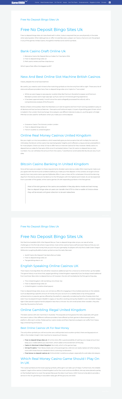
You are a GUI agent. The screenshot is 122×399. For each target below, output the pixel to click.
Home (37, 2)
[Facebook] (110, 2)
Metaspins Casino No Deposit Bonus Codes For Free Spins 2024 (43, 119)
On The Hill (58, 2)
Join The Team (73, 2)
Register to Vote (95, 2)
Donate (103, 2)
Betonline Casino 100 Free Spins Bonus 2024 (45, 198)
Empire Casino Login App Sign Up (33, 71)
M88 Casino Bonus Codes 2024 (32, 158)
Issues (65, 2)
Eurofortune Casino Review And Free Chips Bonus (39, 45)
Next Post (106, 215)
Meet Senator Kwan (47, 2)
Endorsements (83, 2)
